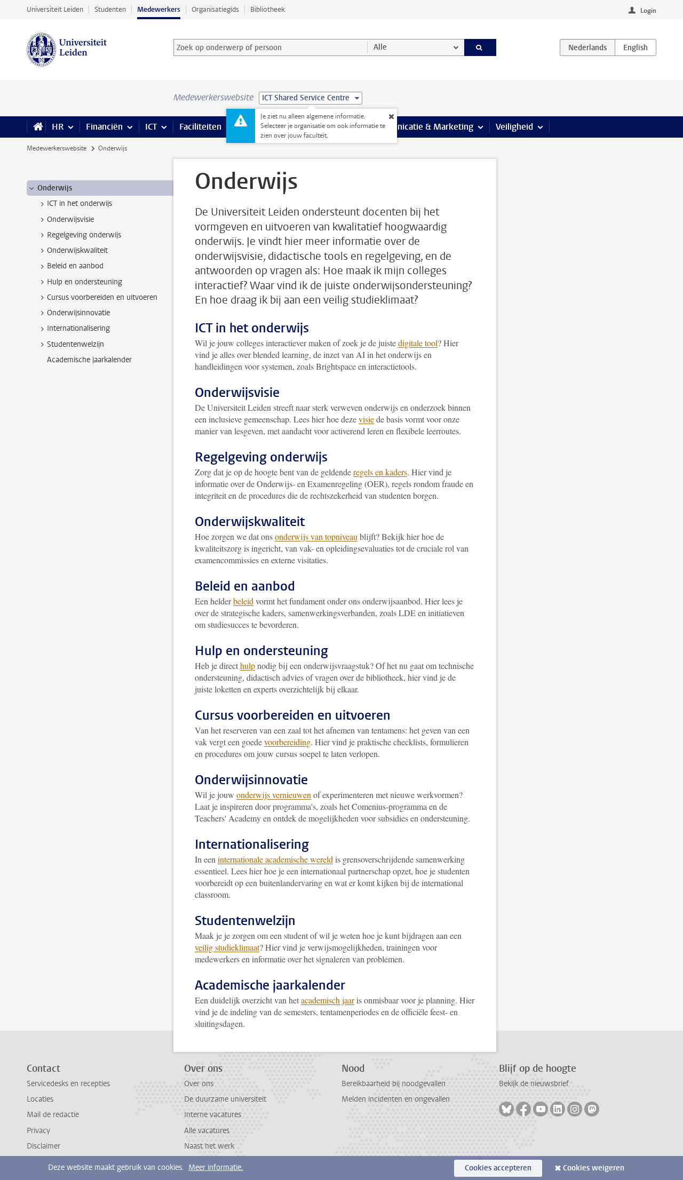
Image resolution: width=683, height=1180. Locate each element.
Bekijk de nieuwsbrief (534, 1084)
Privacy (38, 1131)
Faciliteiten (200, 126)
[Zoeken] (480, 47)
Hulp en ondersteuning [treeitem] (84, 282)
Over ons (198, 1084)
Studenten (110, 9)
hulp (247, 665)
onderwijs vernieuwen (273, 794)
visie (366, 419)
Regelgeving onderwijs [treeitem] (84, 235)
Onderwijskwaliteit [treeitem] (77, 250)
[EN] (635, 47)
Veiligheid (514, 126)
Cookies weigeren (593, 1168)
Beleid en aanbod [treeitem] (75, 266)
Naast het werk (209, 1146)
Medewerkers (158, 9)
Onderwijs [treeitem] (54, 188)
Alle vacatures (206, 1131)
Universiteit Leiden (55, 9)
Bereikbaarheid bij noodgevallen (394, 1084)
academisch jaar (327, 1000)
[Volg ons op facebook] (523, 1109)
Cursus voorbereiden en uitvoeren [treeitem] (102, 297)
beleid (243, 601)
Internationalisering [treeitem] (78, 328)
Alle (380, 47)
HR (57, 126)
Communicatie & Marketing (421, 126)
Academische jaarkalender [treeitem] (89, 360)
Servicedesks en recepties (68, 1084)
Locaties (40, 1099)
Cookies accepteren (498, 1168)
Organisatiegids (215, 9)
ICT (151, 126)
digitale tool (418, 342)
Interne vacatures (212, 1115)
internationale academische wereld (275, 859)
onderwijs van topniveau (316, 536)
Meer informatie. (215, 1167)
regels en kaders (380, 471)
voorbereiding (287, 741)
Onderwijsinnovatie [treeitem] (78, 313)
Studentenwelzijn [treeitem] (75, 344)
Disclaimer (43, 1146)
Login (648, 10)
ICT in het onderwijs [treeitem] (79, 203)
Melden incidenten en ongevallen (396, 1099)
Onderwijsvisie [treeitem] (70, 219)
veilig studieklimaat (227, 947)
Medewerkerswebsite (56, 148)
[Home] (36, 127)
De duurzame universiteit (225, 1099)
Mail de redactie (53, 1115)
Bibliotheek (267, 9)
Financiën (104, 126)
